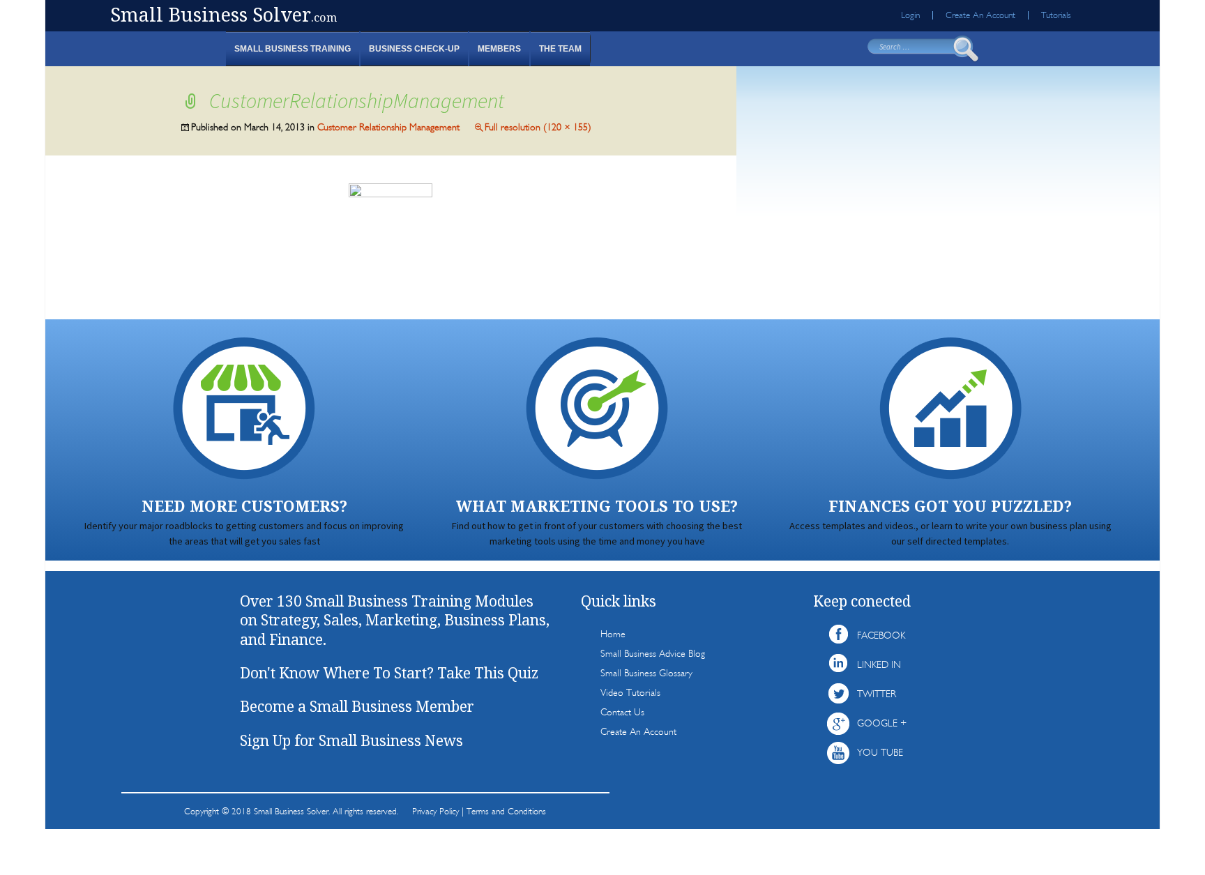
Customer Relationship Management (388, 127)
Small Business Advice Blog (652, 654)
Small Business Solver (223, 14)
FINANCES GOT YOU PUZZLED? (950, 506)
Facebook (881, 635)
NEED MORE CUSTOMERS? (244, 506)
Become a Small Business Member (357, 706)
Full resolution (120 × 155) (538, 127)
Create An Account (980, 15)
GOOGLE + (882, 723)
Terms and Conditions (506, 811)
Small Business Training (292, 49)
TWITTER (876, 694)
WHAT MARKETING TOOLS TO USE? (597, 506)
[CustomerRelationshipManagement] (390, 236)
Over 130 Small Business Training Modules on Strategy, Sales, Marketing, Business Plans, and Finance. (395, 620)
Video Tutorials (630, 693)
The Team (560, 49)
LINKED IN (879, 665)
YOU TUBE (880, 753)
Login (910, 15)
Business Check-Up (414, 49)
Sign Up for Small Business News (351, 740)
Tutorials (1056, 15)
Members (499, 49)
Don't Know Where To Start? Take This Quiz (389, 673)
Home (613, 634)
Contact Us (622, 712)
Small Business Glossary (646, 673)
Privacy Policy (435, 811)
